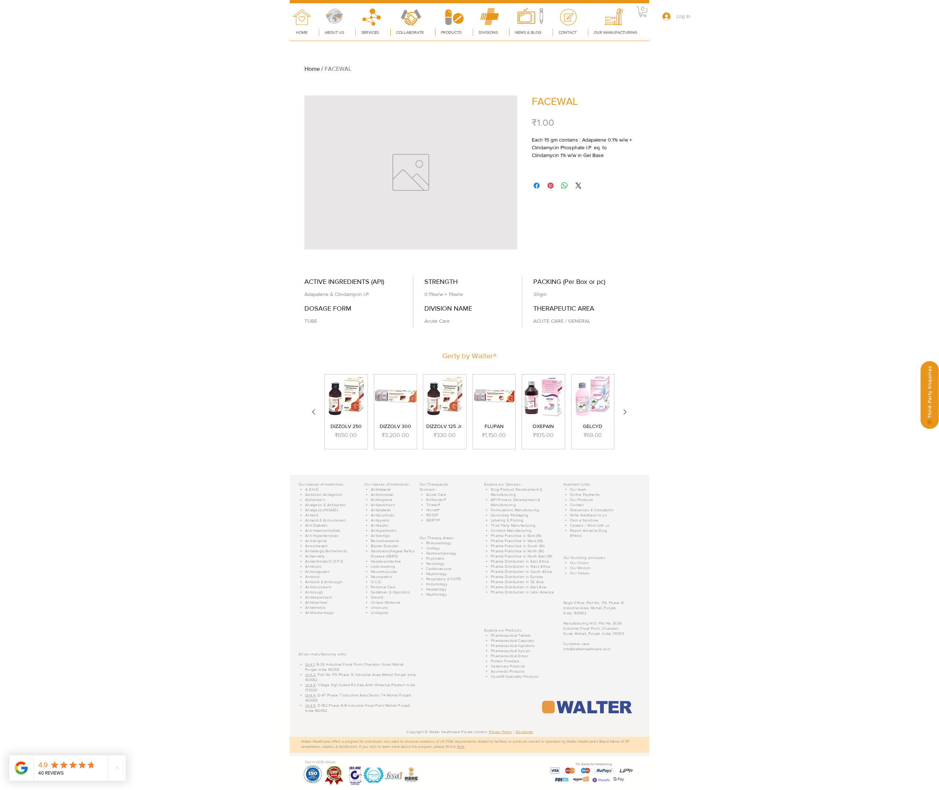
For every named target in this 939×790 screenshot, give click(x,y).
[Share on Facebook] (536, 185)
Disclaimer (524, 732)
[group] (469, 412)
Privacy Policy (500, 732)
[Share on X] (578, 185)
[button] (642, 11)
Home (312, 69)
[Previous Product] (313, 411)
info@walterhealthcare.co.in (587, 649)
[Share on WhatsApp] (564, 185)
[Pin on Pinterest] (550, 185)
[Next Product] (625, 411)
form (460, 747)
